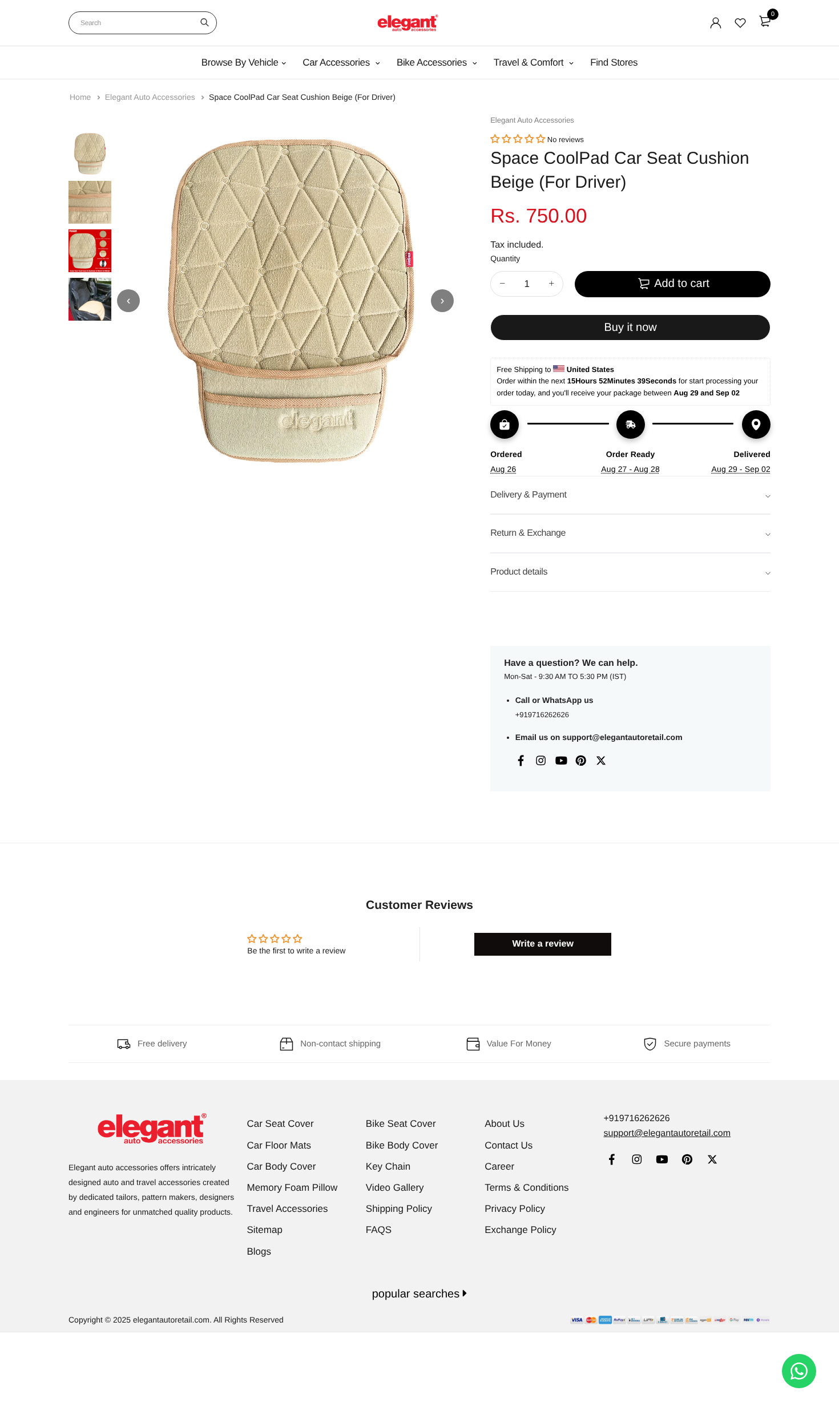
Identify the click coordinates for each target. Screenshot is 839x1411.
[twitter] (712, 1161)
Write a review (543, 944)
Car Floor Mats (279, 1145)
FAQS (379, 1229)
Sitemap (265, 1229)
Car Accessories (337, 62)
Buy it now (630, 327)
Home (81, 97)
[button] (517, 139)
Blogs (259, 1251)
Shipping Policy (399, 1208)
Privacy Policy (515, 1208)
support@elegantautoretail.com (622, 737)
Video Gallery (395, 1187)
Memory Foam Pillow (292, 1187)
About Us (505, 1123)
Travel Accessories (287, 1208)
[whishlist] (740, 23)
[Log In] (715, 23)
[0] (765, 21)
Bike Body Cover (402, 1145)
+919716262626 (542, 714)
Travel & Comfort (530, 62)
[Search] (204, 22)
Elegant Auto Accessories (151, 97)
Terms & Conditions (526, 1187)
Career (499, 1166)
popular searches (417, 1294)
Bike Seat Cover (401, 1123)
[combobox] (142, 22)
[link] (611, 1161)
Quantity (505, 258)
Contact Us (509, 1145)
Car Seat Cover (280, 1123)
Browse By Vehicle (240, 62)
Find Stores (614, 62)
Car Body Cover (281, 1166)
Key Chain (388, 1166)
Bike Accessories (433, 62)
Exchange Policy (520, 1229)
